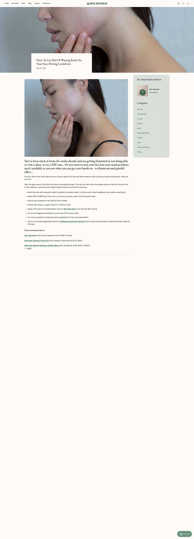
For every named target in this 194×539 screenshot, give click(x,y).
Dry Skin (139, 118)
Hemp (139, 128)
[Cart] (187, 3)
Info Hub (140, 109)
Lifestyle (140, 137)
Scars (139, 142)
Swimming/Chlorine (143, 147)
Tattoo (139, 152)
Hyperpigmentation (143, 133)
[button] (7, 3)
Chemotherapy (142, 114)
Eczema (139, 123)
